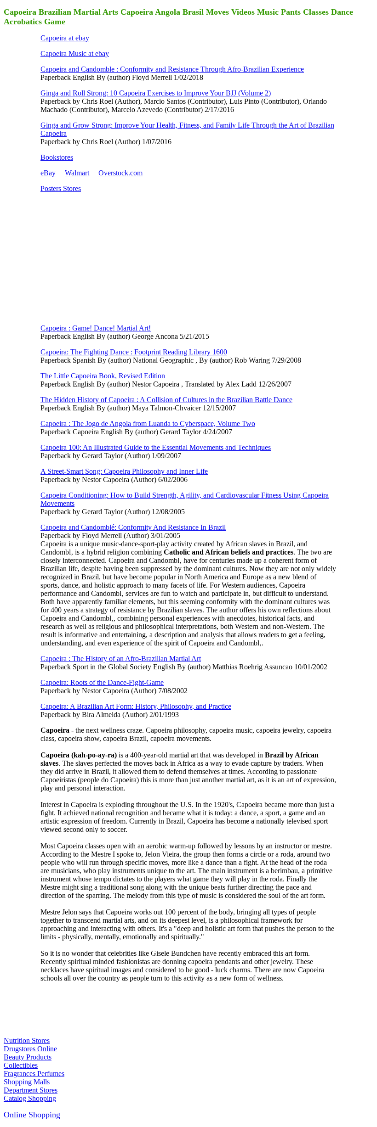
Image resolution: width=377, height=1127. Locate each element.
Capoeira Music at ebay (74, 53)
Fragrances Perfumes (34, 1073)
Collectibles (21, 1065)
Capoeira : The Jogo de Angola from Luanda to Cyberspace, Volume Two (147, 423)
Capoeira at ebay (64, 38)
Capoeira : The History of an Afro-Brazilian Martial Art (120, 658)
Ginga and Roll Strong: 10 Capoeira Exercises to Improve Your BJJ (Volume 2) (155, 93)
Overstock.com (120, 173)
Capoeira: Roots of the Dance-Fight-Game (102, 682)
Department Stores (30, 1090)
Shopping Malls (27, 1082)
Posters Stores (60, 188)
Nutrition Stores (27, 1040)
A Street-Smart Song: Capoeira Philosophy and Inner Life (124, 471)
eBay (48, 173)
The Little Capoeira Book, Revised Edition (102, 376)
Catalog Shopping (30, 1098)
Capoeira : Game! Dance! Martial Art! (95, 328)
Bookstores (56, 157)
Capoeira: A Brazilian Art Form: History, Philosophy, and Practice (135, 706)
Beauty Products (27, 1057)
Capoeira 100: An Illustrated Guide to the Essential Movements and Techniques (155, 447)
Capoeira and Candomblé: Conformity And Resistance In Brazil (133, 527)
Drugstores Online (30, 1049)
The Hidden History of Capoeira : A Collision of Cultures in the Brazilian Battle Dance (166, 400)
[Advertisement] (109, 257)
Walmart (77, 173)
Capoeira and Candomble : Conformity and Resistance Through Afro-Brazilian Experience (172, 69)
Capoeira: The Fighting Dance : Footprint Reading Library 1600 (133, 352)
